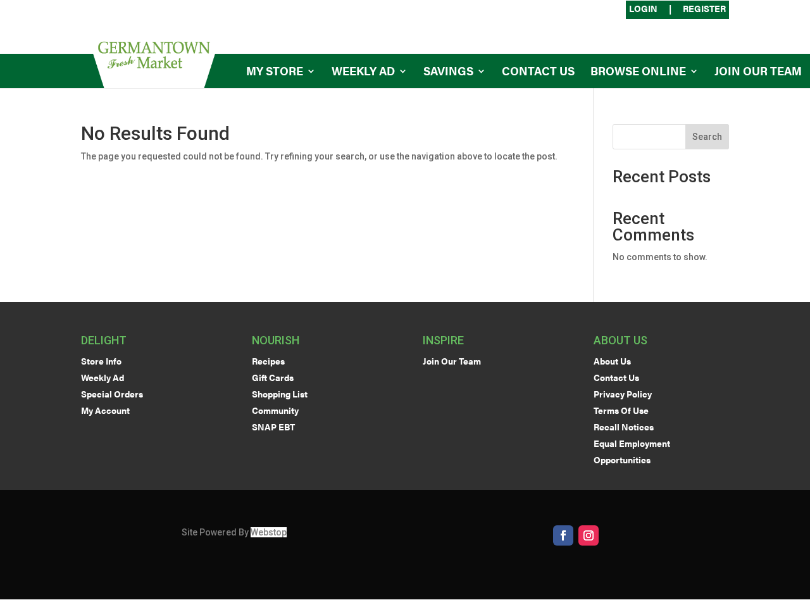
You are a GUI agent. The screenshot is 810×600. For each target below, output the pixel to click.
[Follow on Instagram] (588, 535)
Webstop (269, 532)
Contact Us (538, 72)
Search (707, 137)
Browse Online (638, 72)
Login (643, 9)
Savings (448, 72)
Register (704, 9)
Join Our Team (758, 72)
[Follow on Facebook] (563, 535)
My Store (274, 72)
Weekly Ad (363, 72)
